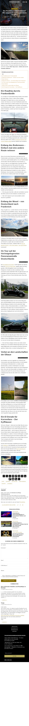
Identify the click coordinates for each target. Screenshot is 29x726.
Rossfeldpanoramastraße (8, 264)
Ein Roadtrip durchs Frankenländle (9, 75)
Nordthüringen (22, 481)
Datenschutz (14, 628)
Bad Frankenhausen (20, 448)
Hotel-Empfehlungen (17, 532)
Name (2, 560)
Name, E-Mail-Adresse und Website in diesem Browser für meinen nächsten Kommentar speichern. (13, 576)
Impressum (14, 626)
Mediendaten (14, 629)
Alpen (3, 481)
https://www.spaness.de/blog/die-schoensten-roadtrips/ (12, 615)
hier (25, 348)
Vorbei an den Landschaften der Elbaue (10, 85)
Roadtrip (4, 483)
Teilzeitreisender (14, 2)
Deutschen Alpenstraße (10, 266)
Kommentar (3, 547)
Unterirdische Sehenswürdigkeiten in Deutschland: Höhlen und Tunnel (19, 515)
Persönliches (22, 502)
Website (2, 570)
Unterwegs (9, 483)
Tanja (2, 603)
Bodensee (8, 481)
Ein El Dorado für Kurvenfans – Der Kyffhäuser (12, 87)
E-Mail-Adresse (4, 565)
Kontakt (14, 631)
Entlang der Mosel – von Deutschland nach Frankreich (14, 80)
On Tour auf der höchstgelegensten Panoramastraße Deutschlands (13, 83)
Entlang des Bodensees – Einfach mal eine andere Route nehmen (13, 78)
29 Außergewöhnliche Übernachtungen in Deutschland (18, 535)
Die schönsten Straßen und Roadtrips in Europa (13, 587)
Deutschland (14, 8)
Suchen (14, 656)
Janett (11, 16)
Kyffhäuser (5, 445)
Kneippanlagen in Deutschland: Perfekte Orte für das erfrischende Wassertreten (20, 524)
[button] (4, 476)
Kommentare (23, 16)
